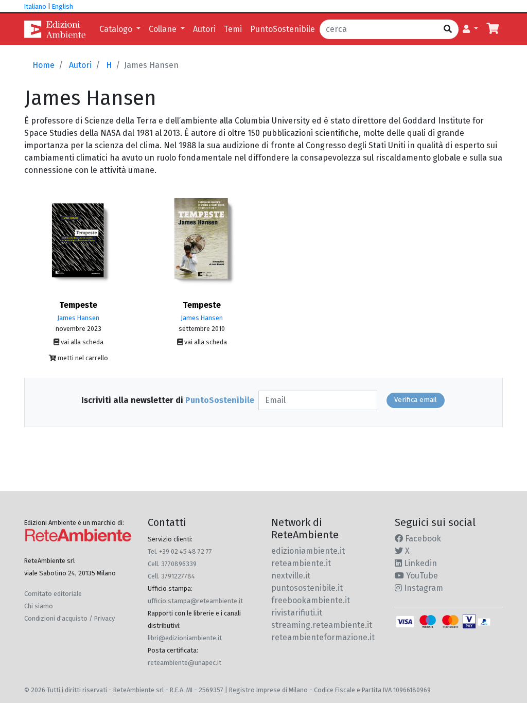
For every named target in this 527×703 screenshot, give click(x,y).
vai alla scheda (81, 342)
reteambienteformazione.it (323, 637)
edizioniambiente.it (308, 551)
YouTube (421, 576)
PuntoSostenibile (282, 29)
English (62, 6)
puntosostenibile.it (307, 588)
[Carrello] (492, 29)
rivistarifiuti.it (296, 613)
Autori (204, 29)
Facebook (422, 538)
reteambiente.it (301, 563)
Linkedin (419, 563)
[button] (470, 29)
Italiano (35, 6)
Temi (233, 29)
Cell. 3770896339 (172, 564)
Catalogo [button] (116, 29)
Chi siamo (38, 606)
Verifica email (415, 400)
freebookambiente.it (310, 600)
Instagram (422, 588)
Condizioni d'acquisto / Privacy (69, 618)
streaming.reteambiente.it (321, 625)
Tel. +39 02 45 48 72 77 (180, 551)
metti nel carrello (82, 358)
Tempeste (78, 305)
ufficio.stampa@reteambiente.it (195, 601)
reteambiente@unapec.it (184, 662)
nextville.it (290, 576)
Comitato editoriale (53, 593)
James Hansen (78, 318)
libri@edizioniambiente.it (185, 638)
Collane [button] (164, 29)
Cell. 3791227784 (171, 576)
